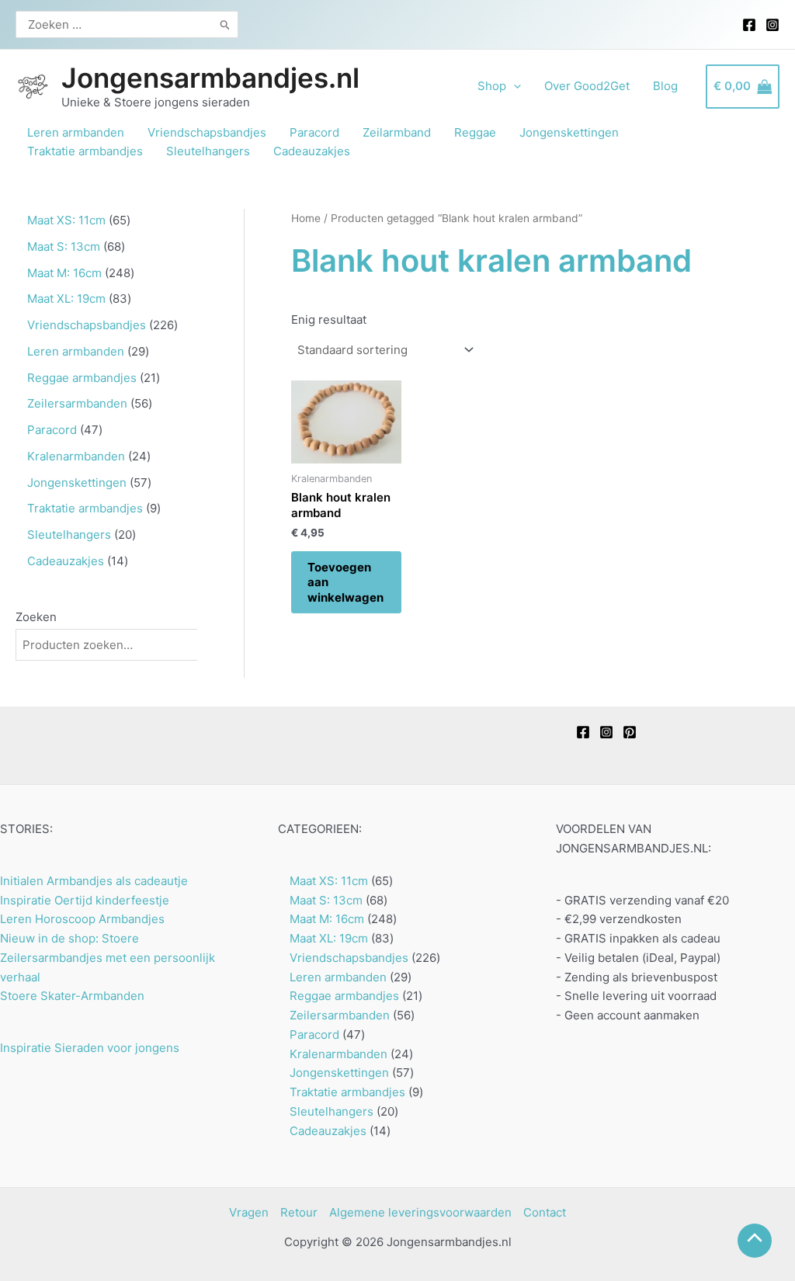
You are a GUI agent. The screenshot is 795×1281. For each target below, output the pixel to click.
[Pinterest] (630, 732)
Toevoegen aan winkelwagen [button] (345, 582)
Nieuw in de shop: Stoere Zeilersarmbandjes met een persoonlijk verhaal (107, 957)
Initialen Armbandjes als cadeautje (94, 880)
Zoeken (36, 616)
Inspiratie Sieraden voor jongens (89, 1047)
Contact (544, 1212)
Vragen (249, 1212)
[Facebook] (749, 25)
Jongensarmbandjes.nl (210, 77)
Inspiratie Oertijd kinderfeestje (84, 900)
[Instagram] (772, 25)
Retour (299, 1212)
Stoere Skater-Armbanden (72, 995)
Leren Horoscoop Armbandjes (82, 918)
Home (306, 218)
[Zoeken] (225, 24)
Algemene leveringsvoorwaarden (420, 1212)
